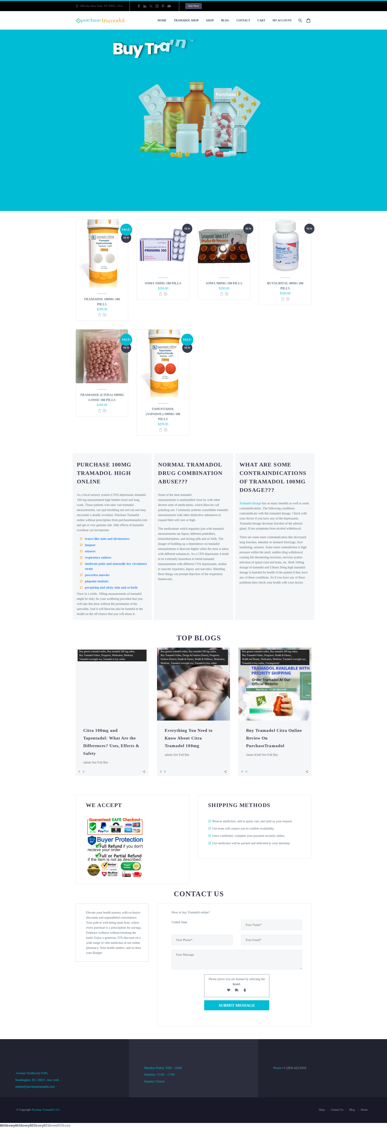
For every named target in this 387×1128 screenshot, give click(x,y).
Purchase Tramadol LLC (46, 1109)
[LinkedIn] (145, 6)
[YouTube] (169, 6)
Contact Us (337, 1109)
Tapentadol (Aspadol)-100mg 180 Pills (163, 414)
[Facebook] (139, 6)
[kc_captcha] (228, 991)
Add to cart (99, 315)
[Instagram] (157, 6)
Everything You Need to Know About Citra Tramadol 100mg (189, 738)
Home (162, 20)
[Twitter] (151, 6)
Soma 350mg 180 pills (163, 283)
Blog (225, 20)
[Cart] (310, 20)
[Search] (300, 20)
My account (282, 20)
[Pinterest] (163, 6)
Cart (261, 20)
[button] (144, 771)
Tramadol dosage (250, 503)
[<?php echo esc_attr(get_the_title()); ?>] (104, 315)
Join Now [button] (193, 5)
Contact (243, 20)
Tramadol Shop (186, 20)
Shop (210, 20)
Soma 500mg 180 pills (224, 283)
